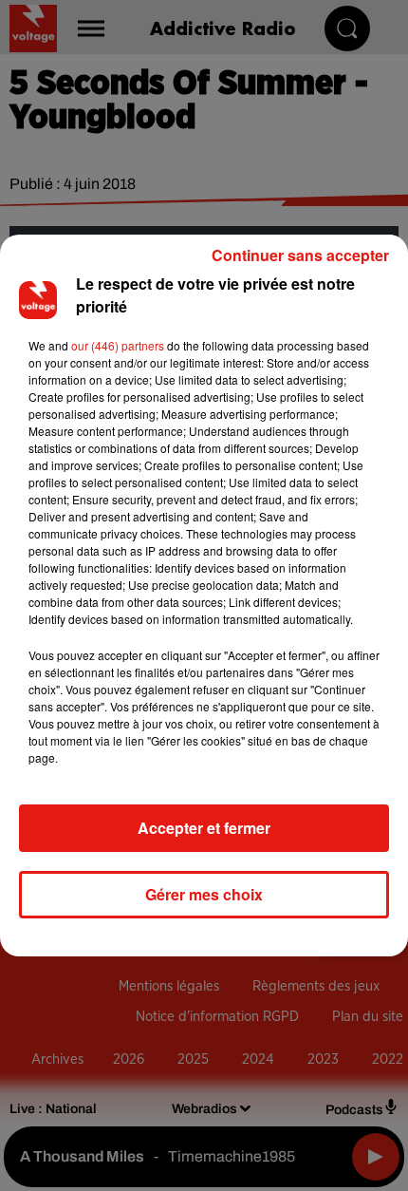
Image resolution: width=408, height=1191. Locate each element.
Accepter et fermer (204, 828)
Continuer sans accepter (300, 255)
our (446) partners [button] (117, 345)
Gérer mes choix (204, 894)
